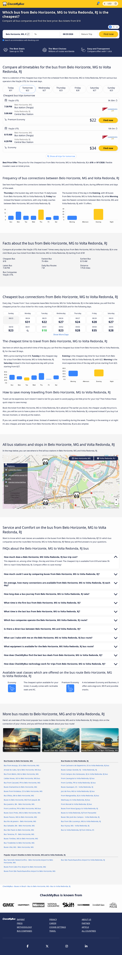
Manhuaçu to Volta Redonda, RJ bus (75, 800)
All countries (89, 931)
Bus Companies (24, 931)
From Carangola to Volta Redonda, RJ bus (77, 778)
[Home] (13, 4)
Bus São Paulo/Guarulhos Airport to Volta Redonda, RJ (83, 860)
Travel (52, 931)
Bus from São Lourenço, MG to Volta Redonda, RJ (81, 821)
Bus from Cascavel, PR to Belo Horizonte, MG (22, 783)
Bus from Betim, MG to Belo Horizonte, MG (21, 774)
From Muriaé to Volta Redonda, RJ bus (76, 804)
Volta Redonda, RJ (107, 458)
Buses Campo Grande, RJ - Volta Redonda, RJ (79, 770)
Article (85, 927)
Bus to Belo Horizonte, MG (38, 886)
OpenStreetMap (106, 508)
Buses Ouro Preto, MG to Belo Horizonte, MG (22, 813)
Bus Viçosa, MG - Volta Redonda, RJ (75, 826)
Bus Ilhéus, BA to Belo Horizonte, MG (19, 795)
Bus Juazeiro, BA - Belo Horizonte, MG (19, 804)
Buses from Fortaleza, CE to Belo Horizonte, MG (23, 791)
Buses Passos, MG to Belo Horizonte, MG (20, 817)
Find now (108, 120)
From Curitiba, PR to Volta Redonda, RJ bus (78, 783)
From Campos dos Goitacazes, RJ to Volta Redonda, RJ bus (84, 774)
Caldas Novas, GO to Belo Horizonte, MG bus (22, 778)
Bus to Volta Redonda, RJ (60, 886)
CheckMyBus (8, 886)
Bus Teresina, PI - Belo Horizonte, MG (19, 834)
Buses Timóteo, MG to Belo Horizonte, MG (21, 838)
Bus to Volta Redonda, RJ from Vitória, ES (77, 830)
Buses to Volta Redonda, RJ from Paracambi (78, 813)
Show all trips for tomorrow (62, 156)
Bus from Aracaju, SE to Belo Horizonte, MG (21, 765)
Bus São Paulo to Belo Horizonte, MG (19, 830)
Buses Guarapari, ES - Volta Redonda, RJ (77, 787)
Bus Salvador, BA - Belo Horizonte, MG (19, 826)
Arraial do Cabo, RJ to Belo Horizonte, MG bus (22, 770)
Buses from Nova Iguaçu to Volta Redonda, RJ (79, 808)
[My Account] (97, 3)
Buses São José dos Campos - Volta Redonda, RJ (80, 817)
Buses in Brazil (20, 886)
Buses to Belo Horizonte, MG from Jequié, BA (22, 800)
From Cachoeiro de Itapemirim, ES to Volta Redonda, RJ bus (85, 765)
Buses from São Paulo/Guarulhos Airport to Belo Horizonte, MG (29, 871)
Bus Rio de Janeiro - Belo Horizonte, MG (20, 821)
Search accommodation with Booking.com (22, 40)
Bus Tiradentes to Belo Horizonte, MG (19, 843)
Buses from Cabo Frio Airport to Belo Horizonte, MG (25, 867)
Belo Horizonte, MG (82, 458)
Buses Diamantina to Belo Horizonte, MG (20, 787)
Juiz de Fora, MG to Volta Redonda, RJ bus (78, 791)
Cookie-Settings (57, 927)
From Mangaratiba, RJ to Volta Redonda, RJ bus (80, 795)
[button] (45, 502)
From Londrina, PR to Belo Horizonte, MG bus (22, 808)
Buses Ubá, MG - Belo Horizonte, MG (18, 847)
